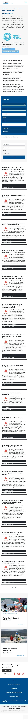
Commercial (14, 688)
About (14, 680)
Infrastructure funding (14, 696)
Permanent (5, 128)
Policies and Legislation (14, 684)
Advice (4, 117)
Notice (4, 120)
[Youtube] (18, 674)
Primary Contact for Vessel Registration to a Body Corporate (14, 700)
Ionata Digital (17, 708)
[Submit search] (24, 104)
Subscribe (7, 153)
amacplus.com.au (4, 710)
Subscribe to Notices (8, 48)
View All (5, 114)
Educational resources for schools (14, 692)
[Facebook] (14, 674)
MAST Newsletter (7, 151)
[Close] (26, 2)
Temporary (5, 131)
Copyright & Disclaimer (22, 706)
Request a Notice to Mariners (10, 51)
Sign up (6, 670)
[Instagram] (23, 674)
